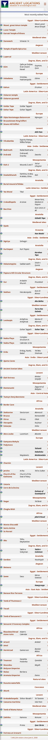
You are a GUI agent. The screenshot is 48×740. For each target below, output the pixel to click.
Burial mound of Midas (13, 184)
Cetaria (6, 484)
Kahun (6, 87)
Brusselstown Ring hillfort (15, 121)
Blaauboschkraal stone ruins (10, 633)
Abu (5, 540)
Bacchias (7, 209)
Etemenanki (8, 388)
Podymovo (8, 445)
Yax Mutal (7, 192)
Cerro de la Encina (11, 488)
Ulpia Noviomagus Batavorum (16, 117)
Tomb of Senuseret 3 (12, 616)
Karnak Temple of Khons (14, 33)
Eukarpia (7, 426)
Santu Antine (9, 528)
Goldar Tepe (8, 106)
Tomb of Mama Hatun (12, 709)
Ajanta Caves (9, 361)
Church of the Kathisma (9, 475)
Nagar (6, 501)
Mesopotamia (39, 160)
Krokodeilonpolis (10, 698)
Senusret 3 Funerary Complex (16, 624)
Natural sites (39, 679)
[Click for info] (1, 25)
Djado (6, 226)
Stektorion (8, 412)
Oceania (39, 230)
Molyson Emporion (11, 668)
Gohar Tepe (8, 109)
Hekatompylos (9, 264)
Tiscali (6, 608)
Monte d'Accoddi (10, 524)
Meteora (7, 567)
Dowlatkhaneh (10, 175)
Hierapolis (7, 423)
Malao (6, 672)
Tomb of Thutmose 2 (12, 601)
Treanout (7, 660)
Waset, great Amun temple (15, 25)
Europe (39, 73)
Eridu (5, 352)
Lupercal (7, 57)
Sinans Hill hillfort (11, 124)
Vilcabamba (8, 141)
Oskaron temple (10, 95)
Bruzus (6, 416)
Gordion (7, 559)
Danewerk (8, 41)
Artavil (6, 642)
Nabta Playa (8, 338)
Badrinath (7, 150)
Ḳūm (5, 67)
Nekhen (7, 292)
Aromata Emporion (11, 675)
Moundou (7, 665)
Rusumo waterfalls (11, 683)
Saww (5, 576)
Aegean (39, 45)
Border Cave (8, 405)
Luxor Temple (9, 30)
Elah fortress (9, 378)
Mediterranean (39, 53)
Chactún (7, 463)
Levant (39, 128)
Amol (5, 645)
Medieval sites (39, 37)
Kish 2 (6, 165)
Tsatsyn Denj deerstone (13, 397)
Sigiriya (6, 241)
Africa (39, 401)
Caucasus (39, 687)
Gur (5, 282)
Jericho (6, 471)
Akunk (6, 691)
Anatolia (39, 180)
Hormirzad (8, 650)
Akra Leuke (8, 434)
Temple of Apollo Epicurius (14, 49)
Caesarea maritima (11, 702)
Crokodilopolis (9, 202)
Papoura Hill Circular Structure (16, 273)
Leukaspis (7, 320)
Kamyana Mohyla (11, 441)
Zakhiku (7, 717)
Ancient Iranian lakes (12, 368)
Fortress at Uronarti (12, 733)
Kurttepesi (8, 249)
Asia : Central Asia (39, 393)
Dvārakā (7, 154)
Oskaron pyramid (11, 98)
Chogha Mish (9, 509)
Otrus (6, 419)
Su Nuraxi (7, 531)
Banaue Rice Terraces (12, 593)
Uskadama (8, 78)
